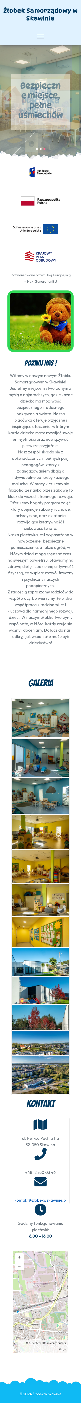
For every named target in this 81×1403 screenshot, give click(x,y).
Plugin (63, 1349)
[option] (40, 102)
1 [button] (37, 149)
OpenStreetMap (39, 1343)
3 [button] (44, 149)
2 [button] (41, 149)
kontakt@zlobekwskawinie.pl (40, 1200)
